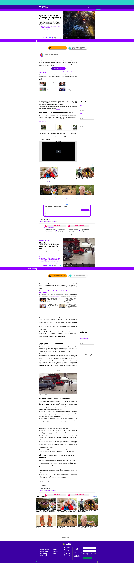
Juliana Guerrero (41, 9)
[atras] (74, 121)
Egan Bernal (72, 9)
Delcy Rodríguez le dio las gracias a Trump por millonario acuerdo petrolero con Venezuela (86, 116)
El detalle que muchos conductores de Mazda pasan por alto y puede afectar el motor (86, 329)
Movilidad (53, 472)
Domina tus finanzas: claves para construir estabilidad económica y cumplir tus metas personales (50, 219)
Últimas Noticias (84, 9)
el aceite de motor (56, 285)
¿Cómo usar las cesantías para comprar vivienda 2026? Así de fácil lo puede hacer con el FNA (62, 219)
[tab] (55, 214)
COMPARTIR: (45, 37)
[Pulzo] (45, 7)
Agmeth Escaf (61, 9)
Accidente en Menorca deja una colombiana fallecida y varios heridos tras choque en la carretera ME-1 (86, 123)
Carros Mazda (47, 472)
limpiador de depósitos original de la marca (48, 306)
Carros (41, 472)
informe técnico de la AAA (66, 336)
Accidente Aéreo (47, 210)
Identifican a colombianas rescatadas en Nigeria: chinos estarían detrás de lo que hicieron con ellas (86, 108)
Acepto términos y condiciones (50, 201)
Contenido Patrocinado (45, 229)
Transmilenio (78, 9)
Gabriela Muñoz (66, 9)
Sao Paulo (54, 210)
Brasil (41, 210)
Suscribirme (87, 535)
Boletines (97, 9)
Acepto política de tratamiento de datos (52, 203)
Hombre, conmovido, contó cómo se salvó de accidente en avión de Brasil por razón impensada (66, 120)
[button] (40, 7)
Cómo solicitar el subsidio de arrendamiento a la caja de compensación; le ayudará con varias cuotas (73, 219)
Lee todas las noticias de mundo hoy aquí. (48, 156)
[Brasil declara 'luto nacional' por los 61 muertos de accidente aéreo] (75, 120)
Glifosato (55, 9)
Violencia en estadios (48, 9)
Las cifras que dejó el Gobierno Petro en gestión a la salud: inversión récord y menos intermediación (86, 344)
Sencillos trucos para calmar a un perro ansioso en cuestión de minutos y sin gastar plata (85, 219)
